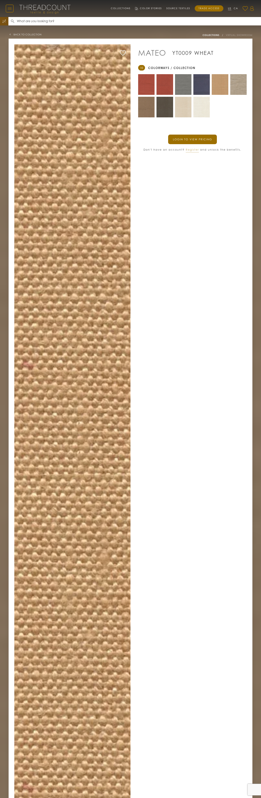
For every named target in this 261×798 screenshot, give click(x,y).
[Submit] (12, 21)
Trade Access (209, 8)
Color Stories (151, 8)
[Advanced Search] (4, 21)
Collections (120, 8)
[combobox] (139, 21)
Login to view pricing (192, 139)
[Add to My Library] (123, 53)
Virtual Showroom (239, 35)
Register (192, 149)
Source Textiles (178, 8)
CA (236, 8)
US (229, 8)
